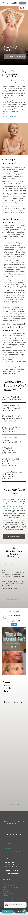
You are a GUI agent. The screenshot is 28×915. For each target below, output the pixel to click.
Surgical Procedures (12, 80)
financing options (19, 210)
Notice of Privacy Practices (11, 901)
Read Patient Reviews (13, 873)
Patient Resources (8, 893)
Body (19, 80)
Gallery (5, 889)
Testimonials (6, 891)
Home (4, 80)
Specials (5, 895)
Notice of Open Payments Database (13, 899)
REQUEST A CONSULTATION (10, 116)
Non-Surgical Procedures (10, 887)
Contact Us (6, 897)
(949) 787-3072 (14, 805)
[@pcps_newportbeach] (5, 616)
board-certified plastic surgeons (11, 506)
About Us (5, 883)
